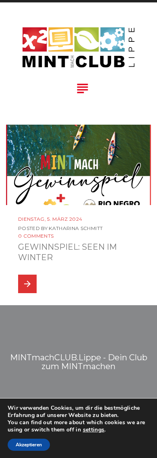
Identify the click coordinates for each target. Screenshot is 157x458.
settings (94, 429)
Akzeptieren (29, 445)
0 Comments (36, 236)
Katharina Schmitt (76, 228)
